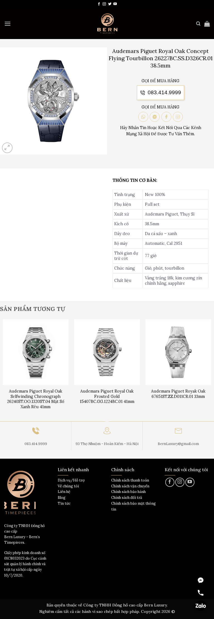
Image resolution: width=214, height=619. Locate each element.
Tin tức (64, 503)
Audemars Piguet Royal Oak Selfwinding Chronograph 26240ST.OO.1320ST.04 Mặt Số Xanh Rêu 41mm (35, 399)
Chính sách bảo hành (128, 491)
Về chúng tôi (68, 486)
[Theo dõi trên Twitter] (109, 4)
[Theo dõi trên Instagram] (104, 4)
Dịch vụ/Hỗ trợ (71, 480)
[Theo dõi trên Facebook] (99, 4)
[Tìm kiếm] (198, 23)
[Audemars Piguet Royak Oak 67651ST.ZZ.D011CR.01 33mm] (178, 352)
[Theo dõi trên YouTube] (115, 4)
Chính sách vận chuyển (130, 486)
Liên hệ (64, 491)
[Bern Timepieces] (107, 23)
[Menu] (7, 23)
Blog (61, 497)
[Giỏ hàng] (207, 24)
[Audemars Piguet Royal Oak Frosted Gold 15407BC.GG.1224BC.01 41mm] (107, 352)
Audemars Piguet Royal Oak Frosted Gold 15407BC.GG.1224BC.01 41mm (107, 396)
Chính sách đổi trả (126, 497)
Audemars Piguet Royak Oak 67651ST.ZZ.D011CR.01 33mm (178, 394)
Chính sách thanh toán (130, 480)
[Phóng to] (7, 147)
